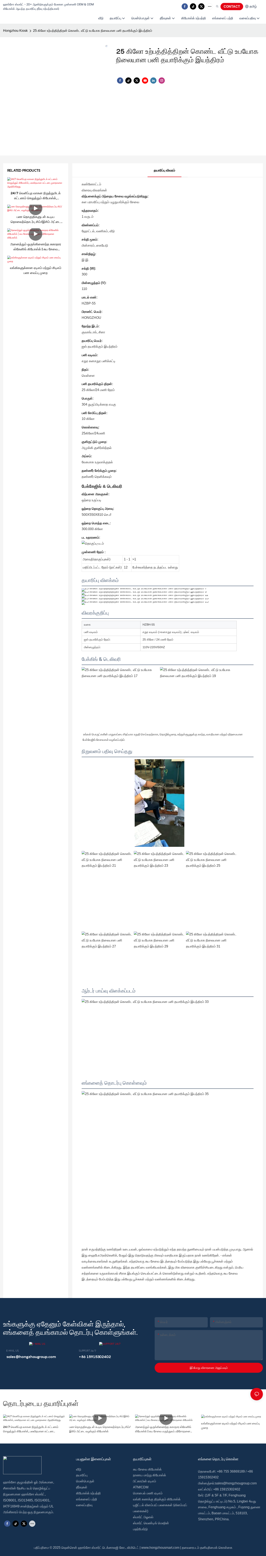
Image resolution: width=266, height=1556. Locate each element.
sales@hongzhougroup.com (236, 1483)
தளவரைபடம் (190, 1547)
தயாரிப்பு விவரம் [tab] (164, 170)
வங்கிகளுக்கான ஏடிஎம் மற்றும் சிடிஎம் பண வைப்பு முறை (35, 270)
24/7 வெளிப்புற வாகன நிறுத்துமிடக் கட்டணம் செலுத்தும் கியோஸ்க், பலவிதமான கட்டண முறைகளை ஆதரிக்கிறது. (36, 195)
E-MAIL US (12, 1350)
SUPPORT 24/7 (87, 1350)
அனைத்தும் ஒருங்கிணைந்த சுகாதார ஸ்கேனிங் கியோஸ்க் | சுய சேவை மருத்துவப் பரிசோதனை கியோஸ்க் (35, 247)
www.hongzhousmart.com (160, 1547)
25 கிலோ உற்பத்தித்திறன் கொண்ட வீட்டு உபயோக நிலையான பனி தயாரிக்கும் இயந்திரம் (92, 30)
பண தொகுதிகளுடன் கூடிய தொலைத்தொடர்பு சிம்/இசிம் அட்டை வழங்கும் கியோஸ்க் (35, 219)
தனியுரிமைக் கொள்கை (216, 1547)
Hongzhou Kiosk (15, 30)
